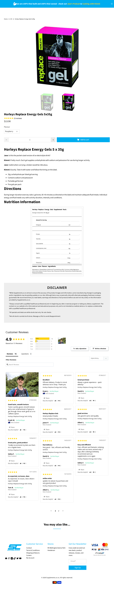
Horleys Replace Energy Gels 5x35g (20, 416)
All (11, 19)
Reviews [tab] (10, 354)
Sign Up (78, 567)
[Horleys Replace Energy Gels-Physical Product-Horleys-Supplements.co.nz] (57, 57)
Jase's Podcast (73, 3)
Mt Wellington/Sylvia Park (56, 548)
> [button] (62, 511)
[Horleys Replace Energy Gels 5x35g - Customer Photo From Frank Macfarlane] (62, 341)
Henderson (51, 550)
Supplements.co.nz (20, 293)
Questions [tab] (25, 354)
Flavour (7, 127)
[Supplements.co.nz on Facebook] (9, 559)
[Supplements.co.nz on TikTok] (14, 559)
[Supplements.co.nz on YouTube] (20, 559)
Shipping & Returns (33, 553)
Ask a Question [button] (81, 349)
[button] (21, 430)
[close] (112, 4)
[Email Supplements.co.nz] (6, 559)
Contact (29, 548)
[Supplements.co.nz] (14, 548)
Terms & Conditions (33, 550)
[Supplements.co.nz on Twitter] (17, 559)
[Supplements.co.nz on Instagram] (12, 559)
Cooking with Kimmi (91, 3)
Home (6, 19)
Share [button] (13, 427)
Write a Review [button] (100, 349)
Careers (29, 555)
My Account (30, 558)
